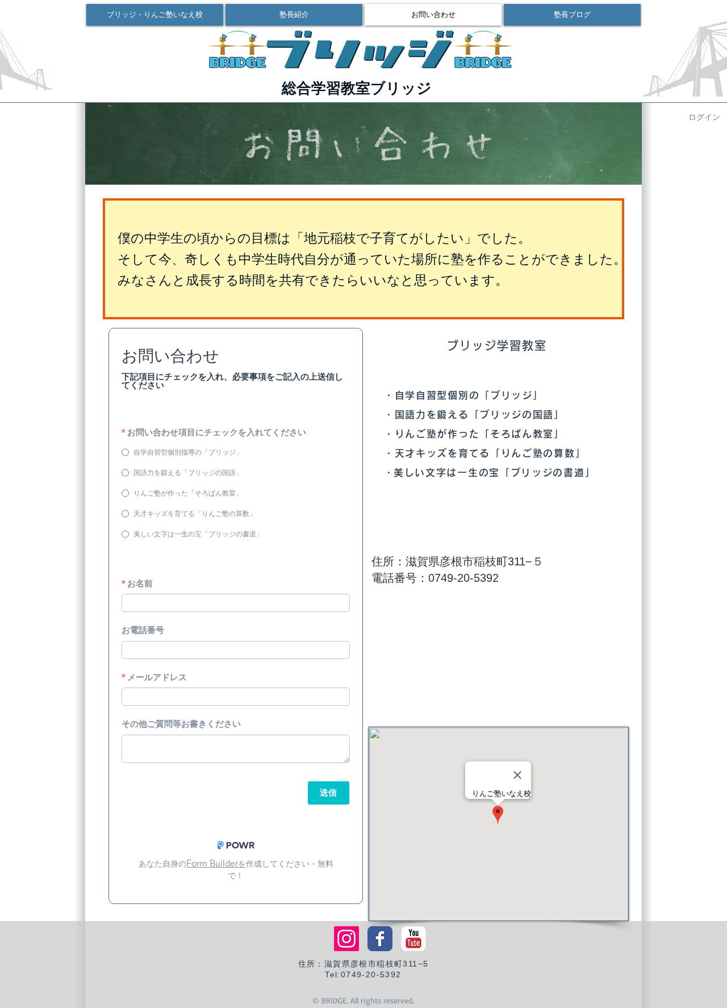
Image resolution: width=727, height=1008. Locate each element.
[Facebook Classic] (379, 938)
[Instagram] (346, 938)
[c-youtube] (413, 938)
